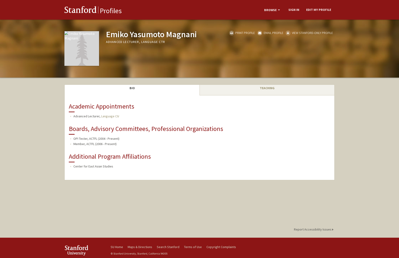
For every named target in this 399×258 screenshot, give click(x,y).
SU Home (117, 247)
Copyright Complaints (221, 247)
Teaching (267, 88)
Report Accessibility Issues (313, 229)
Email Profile (273, 33)
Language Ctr (110, 116)
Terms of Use (193, 247)
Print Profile (245, 33)
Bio (132, 88)
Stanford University (84, 250)
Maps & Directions (140, 247)
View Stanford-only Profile (312, 33)
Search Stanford (168, 247)
